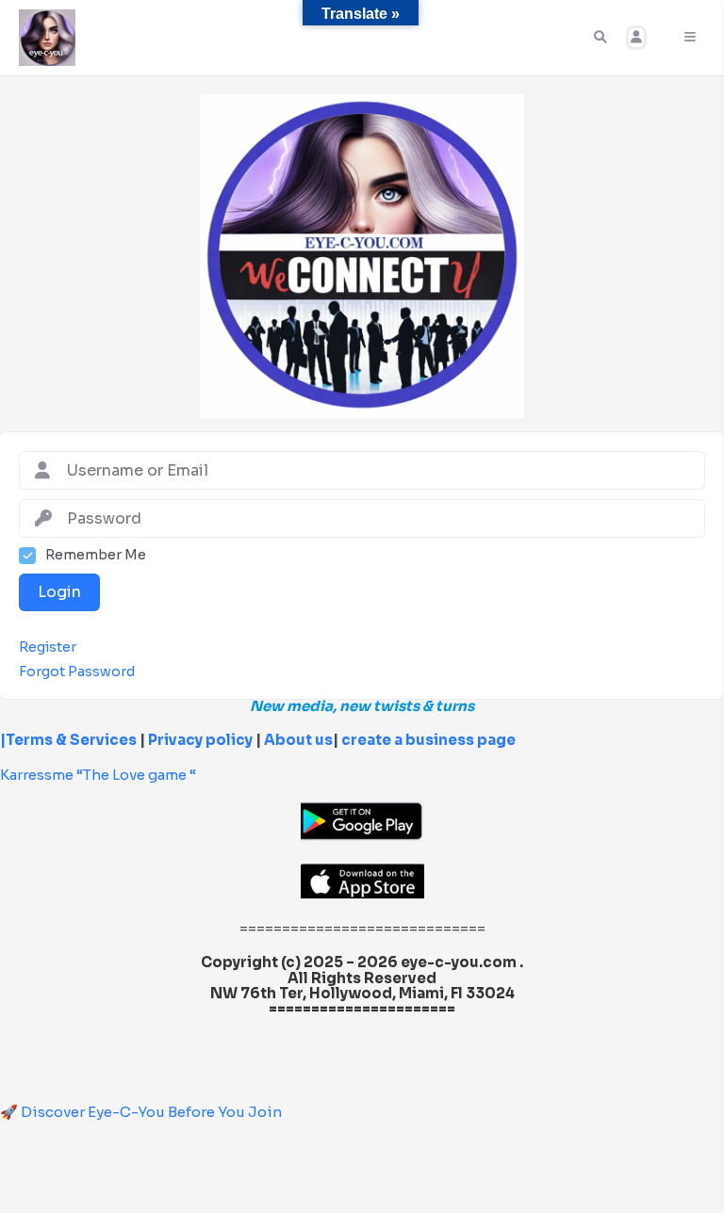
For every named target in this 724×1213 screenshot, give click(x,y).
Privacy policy (200, 740)
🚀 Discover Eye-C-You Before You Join (141, 1112)
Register (47, 647)
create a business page (428, 740)
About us (297, 740)
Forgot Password (77, 672)
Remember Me (95, 555)
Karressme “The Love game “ (98, 775)
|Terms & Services (68, 740)
